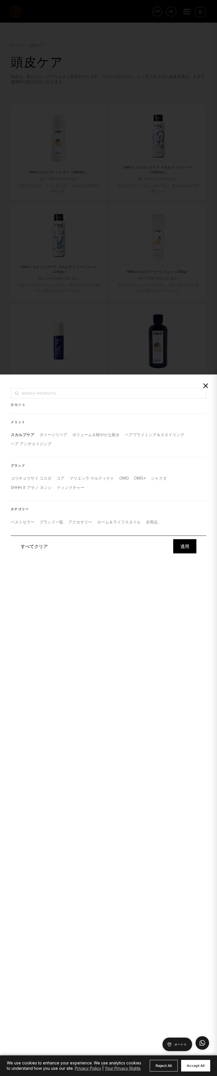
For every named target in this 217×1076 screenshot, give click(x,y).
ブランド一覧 (51, 521)
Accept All (196, 1065)
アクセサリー (80, 521)
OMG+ (140, 478)
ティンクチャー (70, 487)
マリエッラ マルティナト (92, 478)
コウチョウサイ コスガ (31, 478)
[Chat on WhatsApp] (202, 1043)
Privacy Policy (88, 1068)
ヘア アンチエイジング (31, 443)
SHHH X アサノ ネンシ (31, 487)
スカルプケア (22, 434)
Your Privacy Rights (123, 1068)
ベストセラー (22, 521)
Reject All (164, 1065)
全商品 (152, 521)
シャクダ (159, 478)
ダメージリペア (53, 434)
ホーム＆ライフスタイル (119, 521)
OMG (124, 478)
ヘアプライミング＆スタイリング (154, 434)
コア (60, 478)
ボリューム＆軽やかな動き (96, 434)
